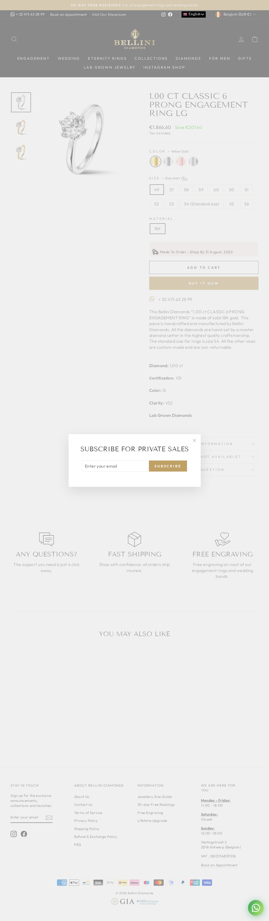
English (193, 14)
